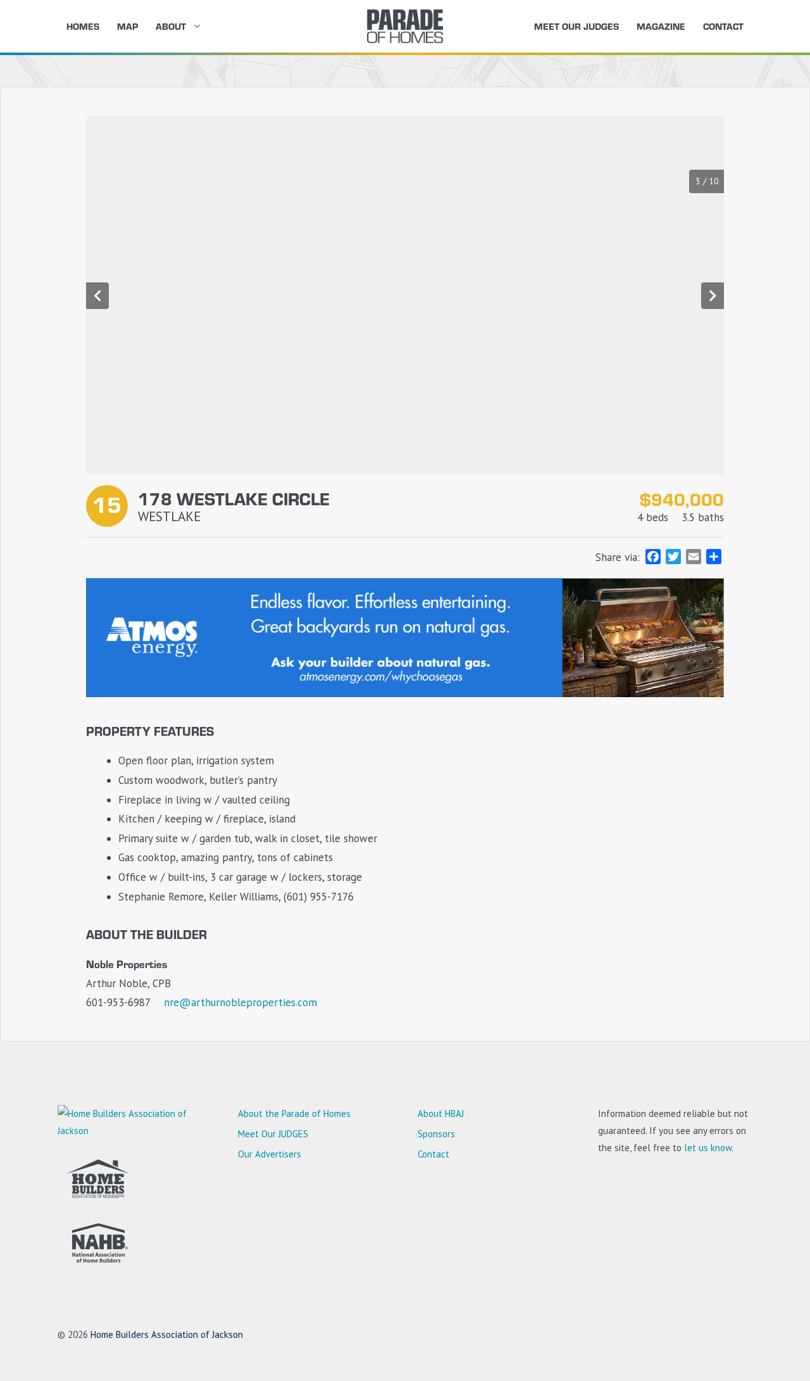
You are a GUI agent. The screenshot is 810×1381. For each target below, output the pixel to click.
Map (127, 26)
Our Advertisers (269, 1154)
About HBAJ (441, 1113)
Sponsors (436, 1134)
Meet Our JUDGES (576, 26)
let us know (708, 1148)
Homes (82, 26)
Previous (97, 295)
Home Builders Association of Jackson (166, 1334)
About (171, 26)
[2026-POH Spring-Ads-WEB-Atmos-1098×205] (405, 693)
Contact (723, 26)
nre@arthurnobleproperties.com (240, 1002)
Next (712, 295)
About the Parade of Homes (294, 1113)
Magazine (661, 26)
